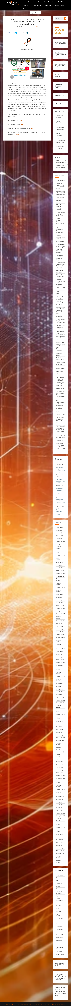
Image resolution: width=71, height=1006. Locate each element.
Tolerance (58, 943)
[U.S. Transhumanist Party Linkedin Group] (63, 30)
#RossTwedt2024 (60, 167)
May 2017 (58, 842)
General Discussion (60, 903)
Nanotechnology (61, 129)
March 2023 (59, 631)
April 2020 (58, 732)
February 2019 (59, 775)
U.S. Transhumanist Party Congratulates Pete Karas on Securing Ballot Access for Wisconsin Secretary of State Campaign (60, 232)
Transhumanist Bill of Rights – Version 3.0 (60, 54)
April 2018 (58, 807)
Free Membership (48, 5)
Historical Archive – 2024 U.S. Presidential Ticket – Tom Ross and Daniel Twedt (60, 991)
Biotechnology (60, 127)
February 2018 (59, 813)
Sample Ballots (59, 934)
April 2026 (58, 538)
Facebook (56, 5)
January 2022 (59, 665)
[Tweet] (17, 33)
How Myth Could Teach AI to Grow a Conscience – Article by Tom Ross (60, 370)
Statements (59, 940)
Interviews (58, 911)
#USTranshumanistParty (62, 160)
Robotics (59, 125)
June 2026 (58, 533)
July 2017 (58, 837)
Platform (40, 1)
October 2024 (59, 587)
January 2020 (59, 740)
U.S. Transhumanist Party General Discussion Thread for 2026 (60, 469)
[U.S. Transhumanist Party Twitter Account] (59, 30)
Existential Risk (60, 146)
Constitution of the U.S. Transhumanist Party (60, 43)
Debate (58, 886)
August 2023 (59, 620)
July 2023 (58, 623)
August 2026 (59, 527)
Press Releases (59, 929)
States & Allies (37, 5)
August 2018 (59, 796)
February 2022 (59, 662)
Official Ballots (59, 918)
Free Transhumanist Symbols (60, 75)
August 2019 (59, 759)
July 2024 (58, 597)
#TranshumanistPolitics (61, 164)
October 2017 (59, 827)
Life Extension (60, 115)
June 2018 (58, 802)
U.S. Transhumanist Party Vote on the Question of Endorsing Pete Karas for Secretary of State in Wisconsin (60, 311)
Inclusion (58, 908)
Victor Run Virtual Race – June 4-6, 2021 (60, 964)
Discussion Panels (60, 888)
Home (24, 1)
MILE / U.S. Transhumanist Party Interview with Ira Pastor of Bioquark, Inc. (27, 21)
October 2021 (59, 676)
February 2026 (59, 541)
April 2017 (58, 845)
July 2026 (58, 530)
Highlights (25, 5)
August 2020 (59, 721)
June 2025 (58, 565)
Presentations (59, 926)
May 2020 (58, 729)
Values (34, 1)
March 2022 (59, 659)
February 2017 (59, 850)
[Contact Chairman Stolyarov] (59, 33)
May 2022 (58, 657)
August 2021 (59, 683)
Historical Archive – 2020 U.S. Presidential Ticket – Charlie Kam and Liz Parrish (60, 976)
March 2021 (59, 697)
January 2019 (59, 778)
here (20, 120)
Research (58, 932)
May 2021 (58, 691)
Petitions (58, 921)
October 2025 (59, 555)
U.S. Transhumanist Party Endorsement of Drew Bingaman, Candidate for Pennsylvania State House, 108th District (60, 324)
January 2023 (59, 637)
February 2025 (59, 573)
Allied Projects (59, 875)
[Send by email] (23, 33)
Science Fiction (59, 937)
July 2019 (58, 761)
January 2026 (59, 544)
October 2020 (59, 714)
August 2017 (59, 834)
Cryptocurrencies (61, 138)
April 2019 (58, 770)
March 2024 (59, 605)
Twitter (63, 5)
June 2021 (58, 689)
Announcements (60, 877)
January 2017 (59, 853)
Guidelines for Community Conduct (59, 86)
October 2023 (59, 613)
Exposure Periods (60, 895)
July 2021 (58, 686)
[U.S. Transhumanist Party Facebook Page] (56, 30)
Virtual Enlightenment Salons (59, 947)
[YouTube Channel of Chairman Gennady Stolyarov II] (56, 33)
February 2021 (59, 700)
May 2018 (58, 804)
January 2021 (59, 702)
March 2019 (59, 772)
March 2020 (59, 735)
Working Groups (60, 954)
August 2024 (59, 594)
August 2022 (59, 651)
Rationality (59, 148)
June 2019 (58, 764)
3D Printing (59, 135)
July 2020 (58, 724)
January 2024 (59, 611)
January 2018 (59, 815)
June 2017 (58, 839)
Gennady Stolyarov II (30, 26)
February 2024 (59, 608)
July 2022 (58, 654)
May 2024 (58, 602)
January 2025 (59, 576)
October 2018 (59, 789)
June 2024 (58, 600)
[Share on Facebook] (10, 33)
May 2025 (58, 567)
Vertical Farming (61, 140)
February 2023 (59, 634)
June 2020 (58, 726)
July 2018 (58, 799)
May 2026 (58, 535)
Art (57, 880)
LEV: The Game (59, 104)
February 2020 (59, 737)
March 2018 (59, 810)
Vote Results (59, 951)
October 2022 (59, 648)
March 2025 (59, 570)
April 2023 (58, 629)
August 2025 (59, 562)
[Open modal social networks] (27, 33)
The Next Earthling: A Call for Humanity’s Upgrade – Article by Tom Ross (60, 361)
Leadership (47, 1)
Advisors (54, 1)
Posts (29, 1)
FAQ (31, 5)
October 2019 (59, 752)
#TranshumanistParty (61, 162)
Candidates (61, 1)
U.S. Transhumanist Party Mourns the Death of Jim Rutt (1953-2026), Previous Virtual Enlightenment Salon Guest (60, 267)
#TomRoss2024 (60, 165)
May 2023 (58, 626)
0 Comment (40, 26)
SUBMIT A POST (59, 95)
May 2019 (58, 767)
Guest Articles (59, 905)
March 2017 (59, 848)
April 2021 (58, 694)
